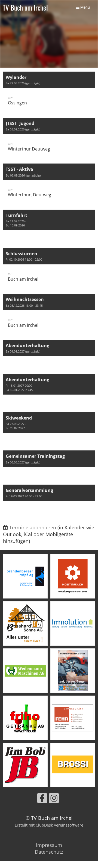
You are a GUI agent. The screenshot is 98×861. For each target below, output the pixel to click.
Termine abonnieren (32, 527)
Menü (84, 7)
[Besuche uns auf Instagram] (54, 799)
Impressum (49, 845)
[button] (49, 92)
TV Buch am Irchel (25, 7)
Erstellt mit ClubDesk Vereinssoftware (49, 825)
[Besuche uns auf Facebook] (42, 799)
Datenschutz (49, 852)
